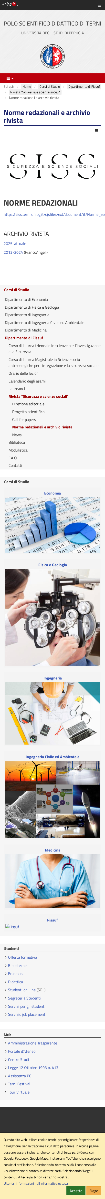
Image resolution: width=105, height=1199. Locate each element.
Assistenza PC (19, 1076)
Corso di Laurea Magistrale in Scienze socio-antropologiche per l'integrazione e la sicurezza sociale (53, 362)
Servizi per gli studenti (26, 1006)
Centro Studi (19, 1059)
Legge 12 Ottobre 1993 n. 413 (33, 1067)
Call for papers (24, 419)
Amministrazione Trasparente (32, 1043)
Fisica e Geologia (52, 565)
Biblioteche (17, 965)
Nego (94, 1191)
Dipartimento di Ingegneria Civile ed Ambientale (44, 322)
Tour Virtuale (19, 1092)
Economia (52, 493)
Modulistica (18, 450)
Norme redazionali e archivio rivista (42, 427)
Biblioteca (17, 442)
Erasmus (15, 973)
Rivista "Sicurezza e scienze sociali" (39, 396)
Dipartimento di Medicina (26, 330)
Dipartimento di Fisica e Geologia (32, 307)
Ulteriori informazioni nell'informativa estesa (36, 1183)
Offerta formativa (22, 957)
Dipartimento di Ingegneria (27, 315)
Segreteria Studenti (24, 998)
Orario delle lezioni (24, 373)
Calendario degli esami (27, 381)
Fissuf (52, 920)
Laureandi (17, 388)
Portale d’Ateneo (21, 1051)
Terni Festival (19, 1084)
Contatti (15, 465)
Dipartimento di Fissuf (24, 338)
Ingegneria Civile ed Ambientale (52, 757)
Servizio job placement (26, 1014)
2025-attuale (15, 243)
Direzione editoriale (28, 404)
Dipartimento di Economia (26, 299)
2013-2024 (13, 252)
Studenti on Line (22, 990)
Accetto (76, 1191)
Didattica (15, 982)
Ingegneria (52, 678)
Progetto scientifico (28, 412)
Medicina (52, 850)
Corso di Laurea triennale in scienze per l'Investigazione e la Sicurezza (55, 349)
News (16, 435)
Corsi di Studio (16, 290)
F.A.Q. (13, 458)
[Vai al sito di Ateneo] (52, 56)
